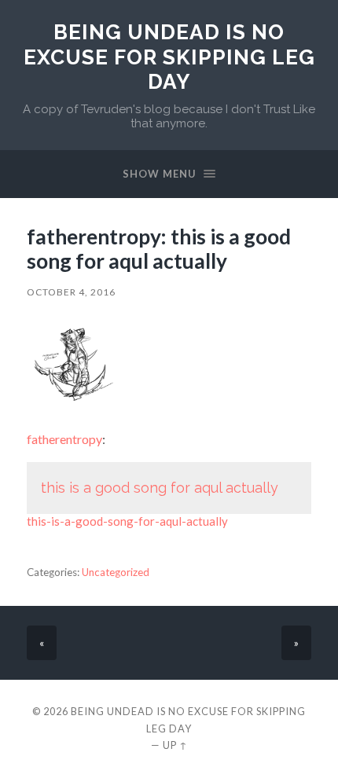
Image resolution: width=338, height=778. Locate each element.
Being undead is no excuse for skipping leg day (169, 57)
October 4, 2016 (71, 292)
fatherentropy (64, 438)
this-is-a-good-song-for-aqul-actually (127, 521)
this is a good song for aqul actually (159, 487)
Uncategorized (115, 572)
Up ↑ (175, 745)
